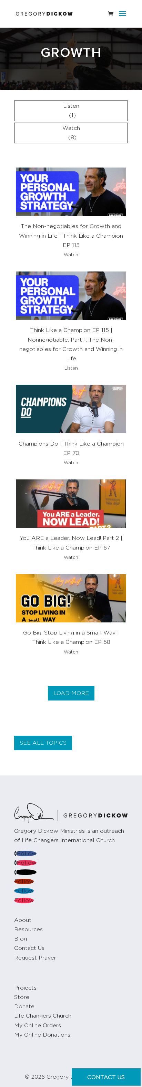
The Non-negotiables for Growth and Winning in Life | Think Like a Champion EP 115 (71, 235)
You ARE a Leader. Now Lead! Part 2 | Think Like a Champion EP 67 (71, 542)
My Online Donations (42, 1035)
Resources (28, 929)
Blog (20, 939)
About (22, 920)
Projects (25, 988)
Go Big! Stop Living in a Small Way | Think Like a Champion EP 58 (71, 637)
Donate (24, 1006)
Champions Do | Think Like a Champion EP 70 (71, 448)
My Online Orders (37, 1025)
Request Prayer (35, 958)
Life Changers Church (42, 1016)
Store (21, 997)
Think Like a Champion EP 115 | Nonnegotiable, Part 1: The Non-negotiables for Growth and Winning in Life (71, 344)
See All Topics (43, 743)
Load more (71, 693)
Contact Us (29, 948)
